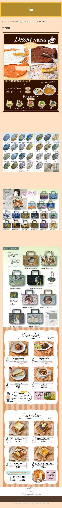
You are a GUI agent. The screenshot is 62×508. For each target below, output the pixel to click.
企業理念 (31, 488)
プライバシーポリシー (31, 494)
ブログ (31, 491)
